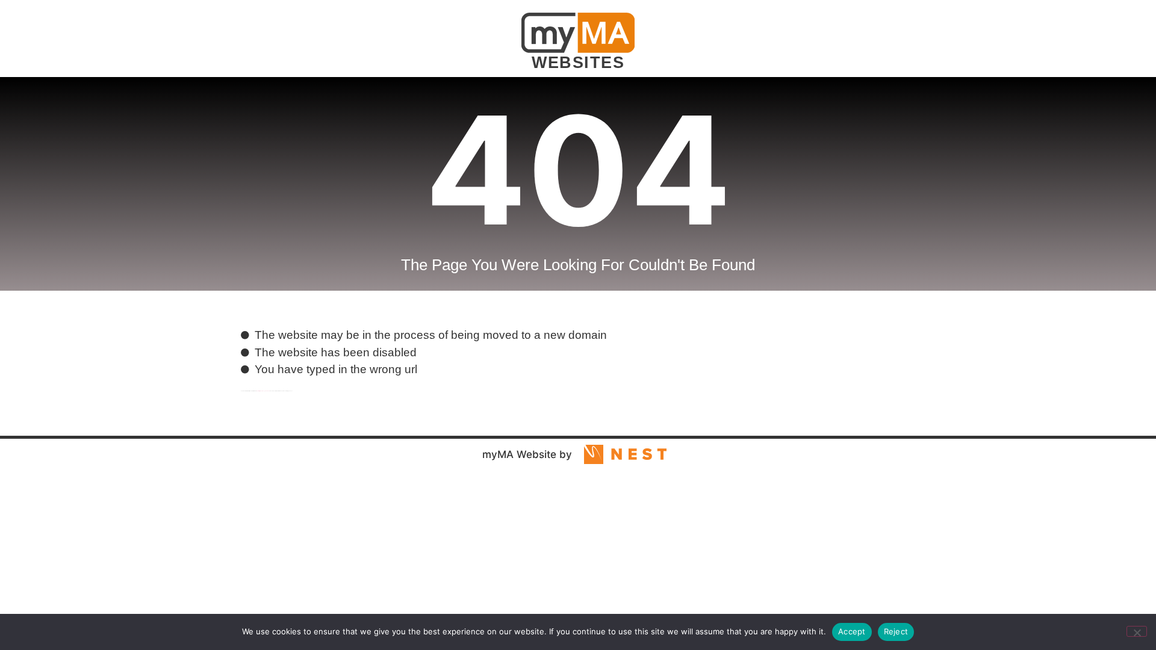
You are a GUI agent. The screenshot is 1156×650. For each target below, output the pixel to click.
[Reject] (1136, 631)
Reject (896, 631)
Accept (852, 631)
